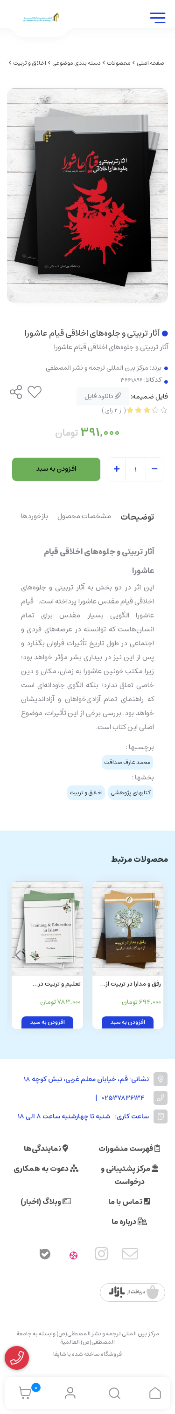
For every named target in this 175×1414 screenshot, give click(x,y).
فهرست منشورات (126, 1148)
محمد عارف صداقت (127, 762)
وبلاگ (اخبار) (42, 1201)
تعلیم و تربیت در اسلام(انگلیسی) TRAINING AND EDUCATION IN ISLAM (50, 984)
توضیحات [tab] (137, 518)
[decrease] (154, 470)
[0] (22, 1393)
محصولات (119, 63)
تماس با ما (126, 1201)
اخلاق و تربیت (29, 63)
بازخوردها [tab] (34, 516)
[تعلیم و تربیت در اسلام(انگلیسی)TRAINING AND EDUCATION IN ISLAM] (47, 928)
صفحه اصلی (150, 63)
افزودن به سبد (56, 468)
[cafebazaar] (134, 1292)
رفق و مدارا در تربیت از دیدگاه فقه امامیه (133, 984)
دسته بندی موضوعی (76, 63)
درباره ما (125, 1221)
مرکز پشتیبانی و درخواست (126, 1175)
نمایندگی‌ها (43, 1148)
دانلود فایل (99, 396)
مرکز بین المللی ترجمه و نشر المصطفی (97, 368)
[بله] (45, 1256)
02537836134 (123, 1098)
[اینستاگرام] (101, 1256)
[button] (18, 955)
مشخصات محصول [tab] (84, 516)
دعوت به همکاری (42, 1168)
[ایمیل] (130, 1256)
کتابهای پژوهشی (131, 793)
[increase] (116, 470)
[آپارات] (73, 1256)
